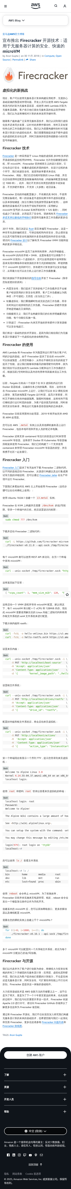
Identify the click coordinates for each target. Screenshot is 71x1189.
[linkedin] (13, 1155)
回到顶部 (33, 1164)
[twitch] (24, 1155)
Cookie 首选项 (33, 1173)
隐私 (6, 1173)
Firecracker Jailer (48, 475)
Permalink (17, 59)
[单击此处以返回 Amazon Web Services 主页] (35, 6)
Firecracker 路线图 (12, 1025)
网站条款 (17, 1173)
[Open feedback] (67, 594)
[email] (41, 1155)
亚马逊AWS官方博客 (13, 33)
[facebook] (8, 1155)
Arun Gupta (16, 1034)
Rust (31, 228)
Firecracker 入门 (11, 467)
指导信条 (36, 278)
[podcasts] (35, 1155)
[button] (16, 20)
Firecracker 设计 (19, 240)
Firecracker (8, 155)
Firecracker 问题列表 (53, 1022)
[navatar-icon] (64, 6)
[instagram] (19, 1155)
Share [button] (32, 59)
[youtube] (30, 1155)
